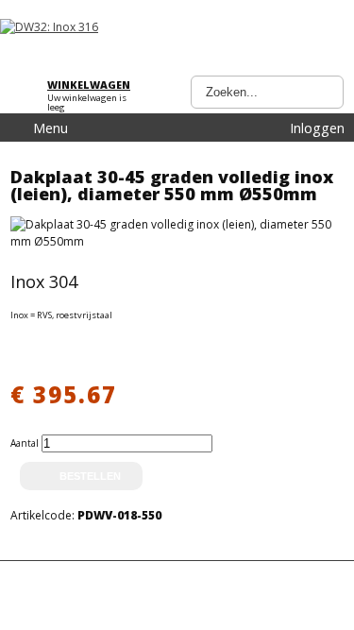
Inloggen (317, 128)
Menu (50, 128)
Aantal (26, 443)
